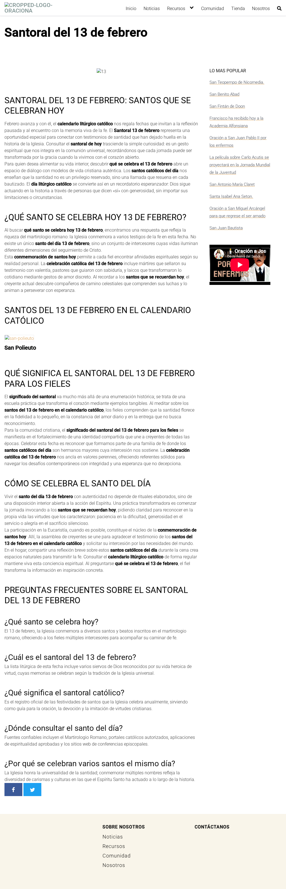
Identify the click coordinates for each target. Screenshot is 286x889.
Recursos (176, 8)
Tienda (238, 8)
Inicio (131, 8)
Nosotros (261, 8)
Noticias (152, 8)
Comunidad (212, 8)
